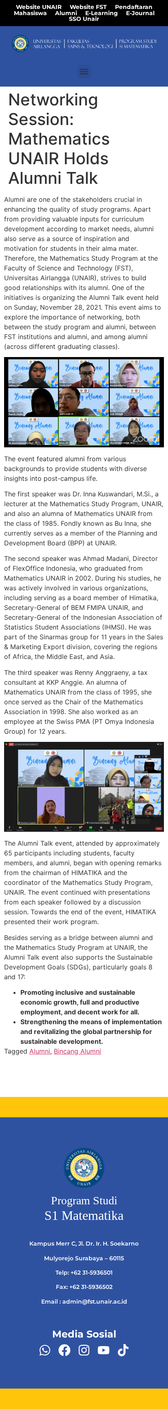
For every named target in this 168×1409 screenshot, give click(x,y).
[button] (84, 71)
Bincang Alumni (77, 1051)
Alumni (39, 1051)
